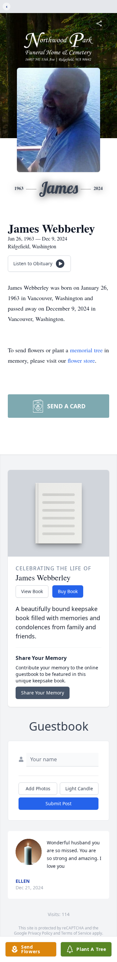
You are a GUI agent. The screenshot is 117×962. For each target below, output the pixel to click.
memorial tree (86, 350)
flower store (81, 360)
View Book (32, 591)
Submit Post (59, 803)
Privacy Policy (40, 933)
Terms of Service (76, 933)
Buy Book (68, 591)
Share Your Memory (42, 693)
